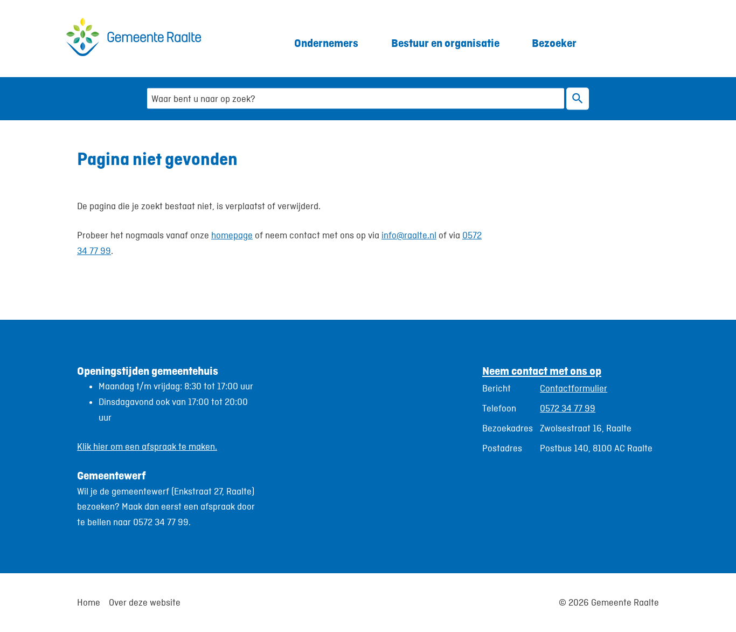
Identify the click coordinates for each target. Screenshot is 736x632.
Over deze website (144, 602)
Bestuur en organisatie (445, 43)
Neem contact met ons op (541, 370)
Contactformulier (573, 388)
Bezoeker (554, 43)
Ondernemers (326, 43)
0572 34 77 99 (567, 408)
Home (88, 602)
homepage (232, 235)
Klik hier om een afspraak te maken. (147, 446)
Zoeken (577, 98)
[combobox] (355, 98)
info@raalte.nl (408, 235)
